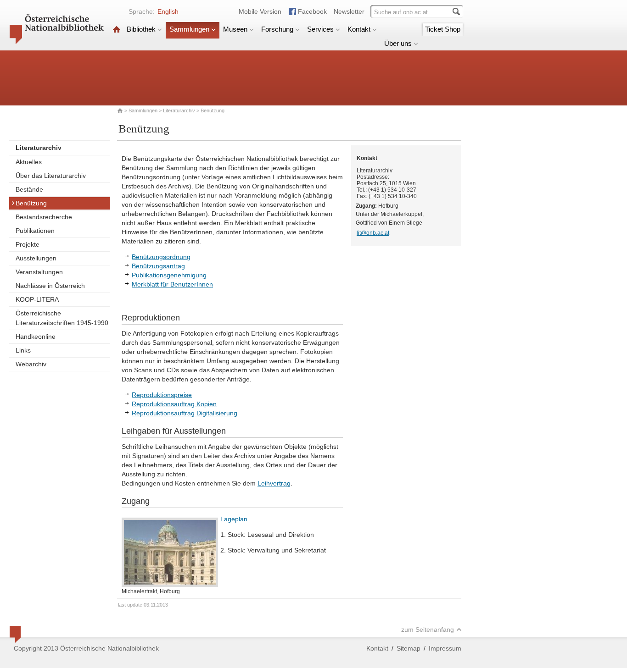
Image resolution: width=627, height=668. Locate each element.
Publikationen (35, 230)
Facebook (312, 11)
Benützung (31, 203)
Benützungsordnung (161, 256)
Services (320, 29)
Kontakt (358, 29)
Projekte (27, 244)
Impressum (445, 648)
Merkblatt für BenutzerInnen (172, 284)
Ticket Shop (442, 29)
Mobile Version (260, 11)
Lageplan (233, 519)
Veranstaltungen (39, 272)
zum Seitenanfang (427, 629)
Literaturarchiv (179, 110)
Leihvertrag (274, 483)
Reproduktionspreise (162, 394)
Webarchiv (31, 364)
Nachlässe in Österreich (50, 285)
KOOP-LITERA (37, 299)
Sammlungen (189, 29)
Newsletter (349, 11)
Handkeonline (36, 336)
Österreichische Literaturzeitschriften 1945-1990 (62, 317)
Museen (235, 29)
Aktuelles (29, 162)
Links (23, 350)
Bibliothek (141, 29)
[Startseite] (116, 29)
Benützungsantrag (158, 266)
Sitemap (408, 648)
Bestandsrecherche (44, 217)
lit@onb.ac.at (373, 233)
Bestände (29, 189)
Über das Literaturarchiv (51, 175)
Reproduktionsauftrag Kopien (174, 404)
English (168, 11)
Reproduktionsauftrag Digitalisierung (184, 413)
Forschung (277, 29)
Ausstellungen (36, 258)
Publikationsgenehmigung (169, 275)
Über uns (398, 43)
